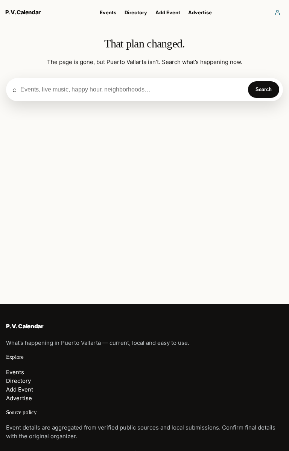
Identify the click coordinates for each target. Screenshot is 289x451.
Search (264, 89)
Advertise (19, 398)
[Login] (277, 12)
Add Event (19, 389)
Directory (18, 381)
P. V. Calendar (23, 12)
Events (15, 372)
